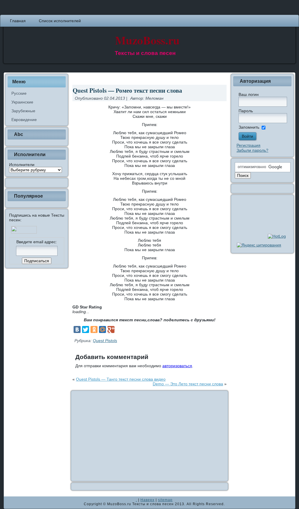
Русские (19, 93)
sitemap (165, 500)
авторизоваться (177, 365)
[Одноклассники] (94, 329)
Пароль (246, 110)
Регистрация (248, 145)
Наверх (147, 500)
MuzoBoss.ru (147, 40)
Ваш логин (249, 94)
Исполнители (21, 164)
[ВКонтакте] (77, 329)
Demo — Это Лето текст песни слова (188, 384)
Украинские (22, 102)
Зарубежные (23, 110)
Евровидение (24, 119)
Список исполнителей (60, 20)
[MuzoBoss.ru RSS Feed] (10, 502)
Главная (18, 20)
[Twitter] (85, 329)
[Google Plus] (110, 329)
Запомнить (249, 127)
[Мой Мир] (102, 329)
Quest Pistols (105, 340)
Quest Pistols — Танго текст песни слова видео (121, 379)
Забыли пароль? (252, 150)
